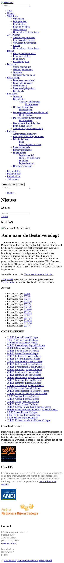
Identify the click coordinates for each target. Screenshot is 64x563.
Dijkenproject (19, 152)
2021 (28, 307)
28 (8, 404)
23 (8, 385)
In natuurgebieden (21, 56)
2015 (28, 323)
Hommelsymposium (22, 166)
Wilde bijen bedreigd (23, 69)
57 (8, 358)
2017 (28, 317)
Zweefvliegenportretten (24, 37)
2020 (28, 309)
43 (8, 369)
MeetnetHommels (21, 147)
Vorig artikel (7, 279)
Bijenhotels (18, 91)
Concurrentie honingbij (24, 75)
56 (8, 407)
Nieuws (10, 13)
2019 (28, 312)
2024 (27, 299)
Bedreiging (12, 64)
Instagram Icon (14, 173)
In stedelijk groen (21, 61)
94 (8, 353)
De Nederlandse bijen (23, 107)
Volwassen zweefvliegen (24, 42)
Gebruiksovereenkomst (27, 560)
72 (8, 345)
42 (8, 372)
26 (8, 377)
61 (8, 364)
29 (8, 391)
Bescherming (13, 77)
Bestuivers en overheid (24, 80)
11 (8, 337)
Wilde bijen (12, 16)
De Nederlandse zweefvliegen (27, 117)
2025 (27, 296)
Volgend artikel (8, 282)
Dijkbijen (23, 160)
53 (8, 393)
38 (8, 383)
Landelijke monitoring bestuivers (28, 136)
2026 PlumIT (10, 560)
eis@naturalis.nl (8, 543)
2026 (27, 293)
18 (8, 366)
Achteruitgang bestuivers (24, 134)
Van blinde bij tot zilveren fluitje (28, 128)
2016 (28, 320)
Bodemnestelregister (22, 150)
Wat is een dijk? (26, 155)
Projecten (11, 131)
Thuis (10, 10)
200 (9, 348)
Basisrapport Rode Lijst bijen (26, 123)
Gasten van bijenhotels (29, 101)
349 (9, 342)
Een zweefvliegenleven (24, 40)
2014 (27, 325)
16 (8, 380)
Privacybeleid (45, 560)
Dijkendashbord (26, 163)
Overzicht (17, 96)
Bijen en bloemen (21, 26)
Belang (10, 51)
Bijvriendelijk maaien (23, 83)
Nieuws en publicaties (29, 158)
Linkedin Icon (13, 176)
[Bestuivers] (7, 2)
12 (8, 399)
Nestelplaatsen (20, 29)
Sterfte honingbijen (22, 67)
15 (8, 361)
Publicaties (12, 93)
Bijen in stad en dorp (23, 125)
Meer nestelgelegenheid (24, 88)
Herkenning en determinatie (26, 32)
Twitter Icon (13, 179)
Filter (21, 142)
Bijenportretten (20, 21)
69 (8, 409)
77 (8, 356)
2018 (28, 315)
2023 (28, 301)
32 (8, 350)
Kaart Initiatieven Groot (30, 144)
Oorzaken (17, 72)
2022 (28, 304)
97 (8, 374)
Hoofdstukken (31, 104)
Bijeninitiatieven (20, 139)
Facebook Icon (14, 171)
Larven (16, 45)
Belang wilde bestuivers (24, 53)
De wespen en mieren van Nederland (30, 112)
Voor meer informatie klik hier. (38, 274)
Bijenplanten (19, 99)
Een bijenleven (20, 24)
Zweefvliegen (13, 34)
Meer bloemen (20, 85)
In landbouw (19, 59)
